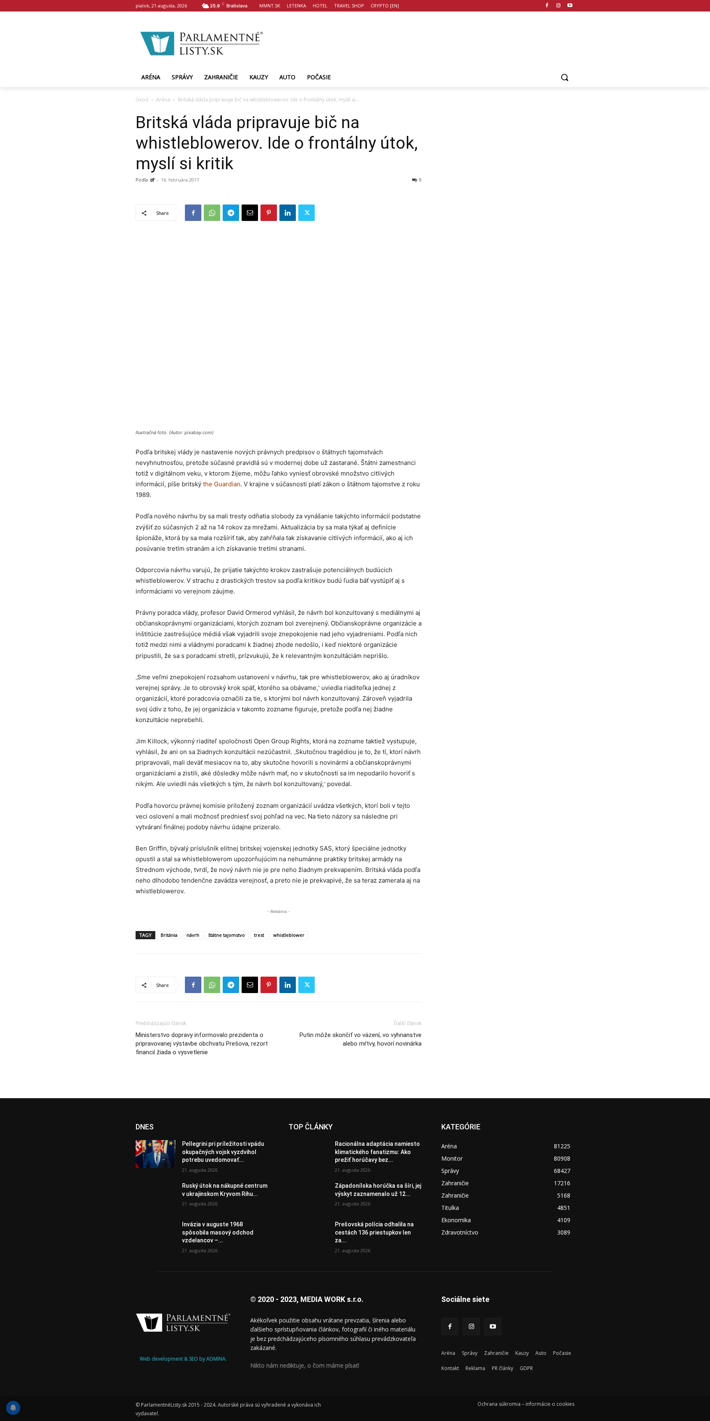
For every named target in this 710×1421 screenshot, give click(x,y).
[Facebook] (547, 6)
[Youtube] (569, 6)
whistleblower (288, 935)
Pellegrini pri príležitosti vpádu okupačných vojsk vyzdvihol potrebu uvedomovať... (223, 1151)
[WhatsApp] (212, 213)
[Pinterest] (268, 213)
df (152, 180)
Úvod (142, 99)
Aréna (163, 99)
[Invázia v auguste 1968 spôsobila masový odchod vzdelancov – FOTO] (155, 1235)
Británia (169, 935)
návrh (193, 935)
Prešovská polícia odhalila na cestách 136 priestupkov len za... (374, 1232)
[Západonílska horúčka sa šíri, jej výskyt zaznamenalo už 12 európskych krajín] (308, 1196)
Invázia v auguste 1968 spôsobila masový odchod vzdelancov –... (218, 1232)
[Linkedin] (287, 213)
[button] (564, 77)
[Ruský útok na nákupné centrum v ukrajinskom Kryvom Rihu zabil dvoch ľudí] (155, 1196)
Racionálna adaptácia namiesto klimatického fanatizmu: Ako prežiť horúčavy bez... (377, 1151)
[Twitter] (306, 213)
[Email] (250, 213)
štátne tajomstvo (226, 935)
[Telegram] (231, 213)
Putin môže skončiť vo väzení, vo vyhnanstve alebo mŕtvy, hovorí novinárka (361, 1039)
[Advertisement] (420, 42)
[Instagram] (558, 6)
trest (259, 935)
